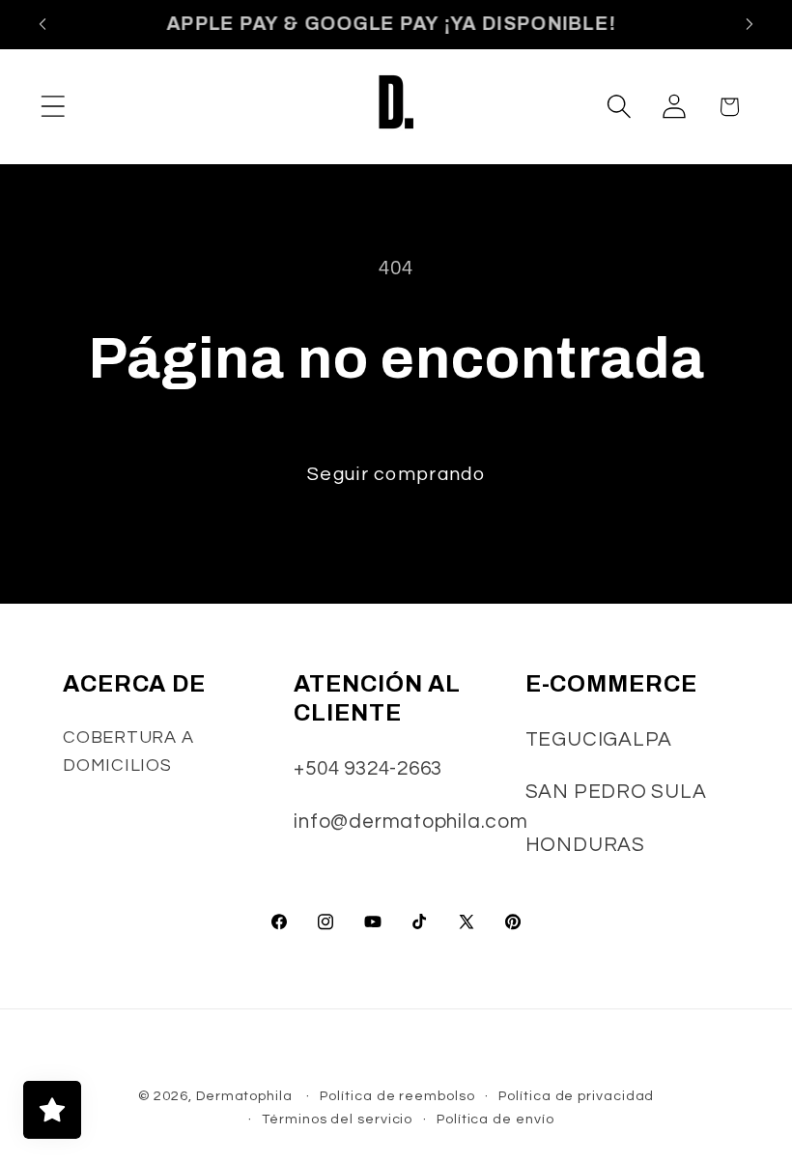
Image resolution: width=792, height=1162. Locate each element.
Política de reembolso (397, 1096)
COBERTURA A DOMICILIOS (128, 751)
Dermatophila (244, 1096)
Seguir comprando (396, 474)
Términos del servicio (337, 1119)
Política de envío (495, 1119)
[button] (52, 106)
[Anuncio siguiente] (749, 24)
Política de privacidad (576, 1096)
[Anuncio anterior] (42, 24)
